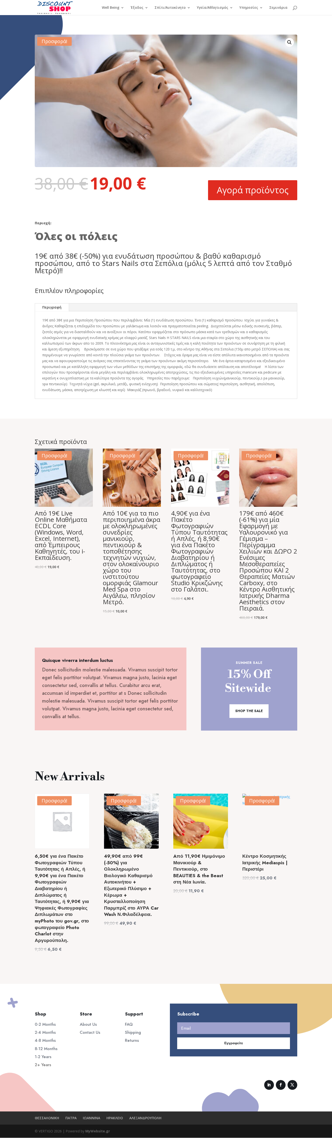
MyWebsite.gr (97, 1131)
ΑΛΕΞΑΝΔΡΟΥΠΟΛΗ (145, 1118)
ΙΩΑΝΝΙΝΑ (91, 1118)
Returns (132, 1040)
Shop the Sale (249, 710)
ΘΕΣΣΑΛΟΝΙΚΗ (47, 1118)
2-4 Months (45, 1032)
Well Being (110, 8)
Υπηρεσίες (248, 8)
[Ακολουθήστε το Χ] (292, 1085)
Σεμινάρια (278, 8)
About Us (88, 1024)
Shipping (133, 1032)
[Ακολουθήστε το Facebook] (281, 1085)
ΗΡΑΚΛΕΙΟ (114, 1118)
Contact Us (90, 1032)
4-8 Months (45, 1040)
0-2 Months (45, 1024)
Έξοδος (137, 8)
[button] (289, 42)
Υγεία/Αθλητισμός (212, 8)
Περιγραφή (51, 307)
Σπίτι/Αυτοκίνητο (170, 8)
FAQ (129, 1024)
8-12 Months (46, 1049)
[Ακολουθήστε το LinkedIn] (269, 1085)
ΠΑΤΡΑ (71, 1118)
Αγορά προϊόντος (252, 190)
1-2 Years (43, 1057)
